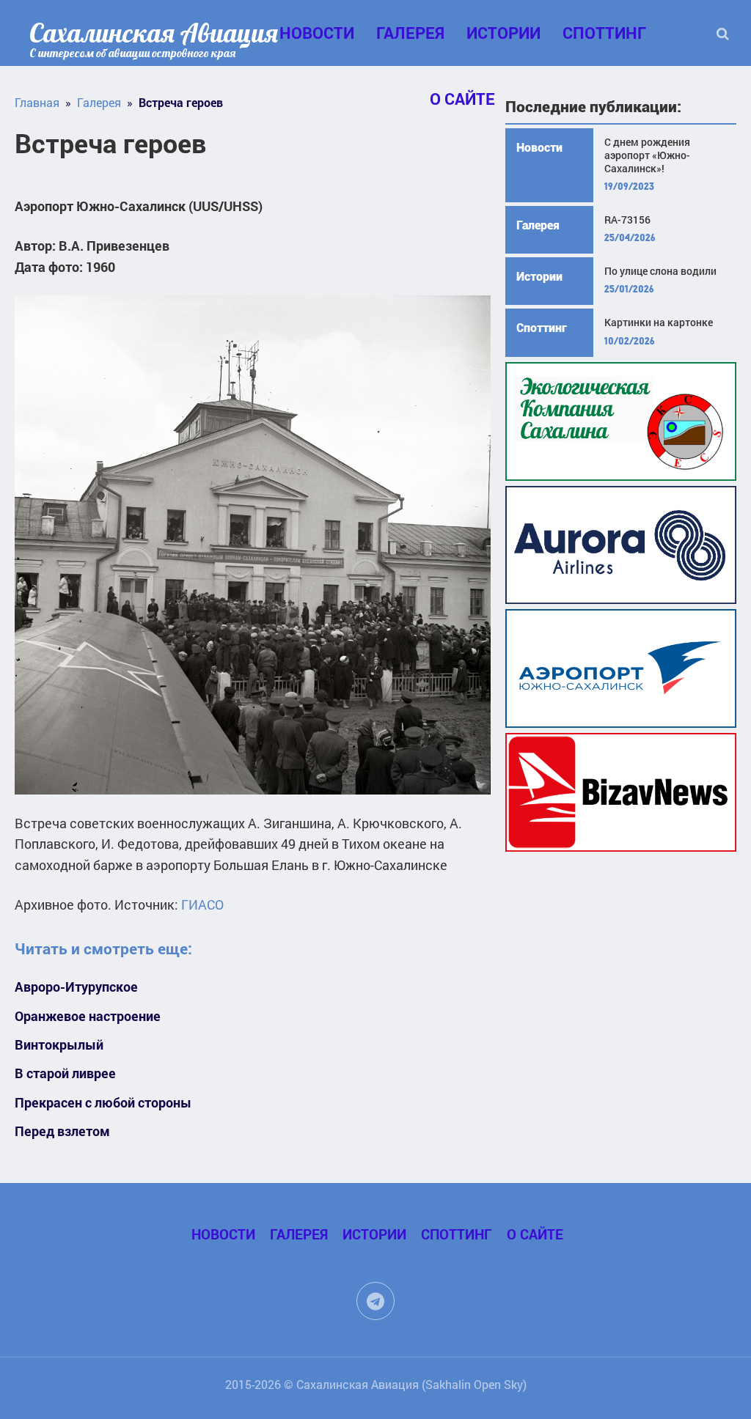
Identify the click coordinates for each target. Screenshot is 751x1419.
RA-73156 (627, 219)
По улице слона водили (660, 271)
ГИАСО (202, 904)
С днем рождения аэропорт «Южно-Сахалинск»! (647, 155)
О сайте (535, 1234)
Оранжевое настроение (88, 1016)
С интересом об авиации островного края (132, 52)
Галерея (410, 32)
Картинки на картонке (658, 322)
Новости (316, 32)
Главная (37, 102)
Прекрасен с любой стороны (103, 1102)
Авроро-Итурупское (76, 986)
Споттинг (604, 32)
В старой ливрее (65, 1073)
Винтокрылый (59, 1044)
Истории (503, 32)
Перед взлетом (62, 1131)
